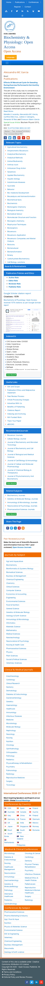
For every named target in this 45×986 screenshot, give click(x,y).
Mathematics (11, 630)
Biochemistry (11, 565)
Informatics (10, 623)
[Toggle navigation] (7, 62)
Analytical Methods (15, 158)
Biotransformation (14, 252)
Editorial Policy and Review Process (17, 977)
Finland (35, 815)
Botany (10, 255)
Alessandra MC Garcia (28, 114)
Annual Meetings (23, 800)
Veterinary (8, 937)
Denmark (36, 819)
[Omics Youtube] (39, 11)
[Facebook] (27, 982)
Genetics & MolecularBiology (11, 885)
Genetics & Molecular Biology (18, 612)
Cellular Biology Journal (16, 439)
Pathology (10, 756)
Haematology (11, 705)
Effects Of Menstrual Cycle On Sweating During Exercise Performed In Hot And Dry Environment (21, 85)
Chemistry (10, 583)
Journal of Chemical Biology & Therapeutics (19, 471)
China (22, 815)
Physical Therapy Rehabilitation (32, 865)
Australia (11, 812)
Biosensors (11, 231)
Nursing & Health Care (15, 645)
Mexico (35, 823)
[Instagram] (41, 982)
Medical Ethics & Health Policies (31, 879)
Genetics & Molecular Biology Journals (22, 499)
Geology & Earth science (14, 952)
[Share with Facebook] (7, 528)
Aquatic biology (13, 179)
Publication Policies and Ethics (20, 273)
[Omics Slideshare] (33, 11)
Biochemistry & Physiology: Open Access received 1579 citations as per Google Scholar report (22, 302)
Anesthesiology (12, 676)
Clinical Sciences (12, 587)
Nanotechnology (13, 637)
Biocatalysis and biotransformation (21, 196)
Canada (23, 812)
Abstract (7, 131)
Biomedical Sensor (14, 214)
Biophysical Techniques (16, 224)
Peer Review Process (15, 396)
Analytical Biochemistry (16, 154)
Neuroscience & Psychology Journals (22, 506)
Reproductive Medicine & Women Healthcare (32, 890)
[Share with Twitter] (11, 528)
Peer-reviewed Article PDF (13, 134)
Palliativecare (30, 884)
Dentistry (9, 687)
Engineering (11, 598)
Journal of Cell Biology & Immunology (22, 460)
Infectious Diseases (14, 716)
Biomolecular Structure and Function (21, 217)
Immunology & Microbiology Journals (22, 502)
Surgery (9, 781)
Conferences (34, 2)
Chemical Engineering (15, 579)
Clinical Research (13, 683)
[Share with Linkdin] (15, 528)
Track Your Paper (14, 421)
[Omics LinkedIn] (22, 11)
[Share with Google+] (19, 137)
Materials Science (13, 627)
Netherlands (9, 842)
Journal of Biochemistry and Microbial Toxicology (22, 443)
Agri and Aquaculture (14, 561)
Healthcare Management (9, 868)
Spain (22, 808)
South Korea (8, 835)
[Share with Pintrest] (19, 528)
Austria (35, 812)
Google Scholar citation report (17, 293)
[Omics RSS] (27, 11)
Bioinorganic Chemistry (16, 207)
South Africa (21, 831)
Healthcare (10, 709)
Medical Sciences (13, 634)
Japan (9, 826)
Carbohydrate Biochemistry (18, 259)
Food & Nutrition (12, 605)
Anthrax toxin (12, 165)
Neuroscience (9, 873)
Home (8, 2)
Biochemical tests (14, 200)
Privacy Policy (9, 975)
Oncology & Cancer (32, 853)
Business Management (13, 945)
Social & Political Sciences (16, 659)
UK (8, 823)
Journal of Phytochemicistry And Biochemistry (20, 477)
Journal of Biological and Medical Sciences (20, 455)
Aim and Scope (13, 387)
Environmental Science (13, 930)
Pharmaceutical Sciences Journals (21, 509)
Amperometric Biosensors (17, 151)
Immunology (11, 712)
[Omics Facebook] (11, 11)
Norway (35, 826)
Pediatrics (10, 760)
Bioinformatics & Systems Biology (19, 568)
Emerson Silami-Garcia (30, 119)
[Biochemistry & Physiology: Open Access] (10, 26)
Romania (35, 830)
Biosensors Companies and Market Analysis (21, 239)
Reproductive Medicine (15, 778)
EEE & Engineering (11, 934)
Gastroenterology (11, 880)
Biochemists (12, 203)
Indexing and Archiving (16, 414)
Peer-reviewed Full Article (21, 131)
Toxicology (10, 785)
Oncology (10, 745)
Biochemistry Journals (16, 495)
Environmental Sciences (15, 601)
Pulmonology (11, 770)
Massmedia (9, 948)
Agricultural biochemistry (17, 147)
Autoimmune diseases (16, 182)
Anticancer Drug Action (16, 168)
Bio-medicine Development (18, 193)
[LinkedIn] (36, 982)
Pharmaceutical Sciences (16, 648)
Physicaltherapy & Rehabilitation (19, 763)
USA (9, 808)
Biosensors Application (16, 235)
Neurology (10, 734)
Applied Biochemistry (15, 175)
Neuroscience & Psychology (17, 641)
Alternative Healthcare (8, 895)
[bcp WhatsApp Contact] (22, 15)
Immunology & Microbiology (17, 619)
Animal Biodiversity (15, 161)
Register (17, 7)
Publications (20, 2)
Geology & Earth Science (16, 616)
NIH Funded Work (14, 417)
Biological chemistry (15, 210)
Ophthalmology (12, 749)
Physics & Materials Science (15, 927)
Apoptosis (11, 172)
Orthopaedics (11, 752)
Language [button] (10, 57)
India (22, 823)
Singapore (24, 826)
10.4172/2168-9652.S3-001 (19, 128)
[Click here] (6, 11)
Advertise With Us (14, 403)
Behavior (10, 189)
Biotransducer (12, 248)
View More (11, 375)
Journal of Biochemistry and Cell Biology (20, 449)
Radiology (10, 774)
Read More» (8, 111)
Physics (9, 652)
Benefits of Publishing (16, 407)
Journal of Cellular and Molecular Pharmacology (20, 465)
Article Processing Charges (18, 400)
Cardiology (10, 680)
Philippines (21, 845)
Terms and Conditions (12, 972)
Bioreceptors (12, 228)
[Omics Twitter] (17, 11)
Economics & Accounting (16, 594)
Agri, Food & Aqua (11, 919)
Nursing (9, 738)
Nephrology (11, 730)
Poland (35, 808)
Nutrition (9, 741)
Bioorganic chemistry (15, 221)
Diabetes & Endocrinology (16, 694)
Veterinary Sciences (14, 663)
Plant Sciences (12, 656)
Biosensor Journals (15, 435)
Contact (28, 7)
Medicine (9, 720)
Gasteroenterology (13, 698)
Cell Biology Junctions (16, 262)
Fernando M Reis (10, 119)
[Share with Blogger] (23, 528)
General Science (12, 609)
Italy (9, 815)
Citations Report (13, 410)
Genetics (9, 701)
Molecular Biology (13, 727)
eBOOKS (10, 424)
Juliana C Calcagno (26, 117)
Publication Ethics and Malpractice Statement (21, 391)
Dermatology (11, 691)
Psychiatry (10, 767)
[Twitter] (32, 982)
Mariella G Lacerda (11, 114)
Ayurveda (11, 186)
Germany (11, 819)
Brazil (9, 830)
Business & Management (16, 576)
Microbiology (11, 723)
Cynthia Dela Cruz (11, 117)
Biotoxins (11, 245)
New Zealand (20, 837)
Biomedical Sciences (14, 572)
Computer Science (13, 590)
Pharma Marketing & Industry (16, 916)
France (22, 819)
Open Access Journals (21, 547)
